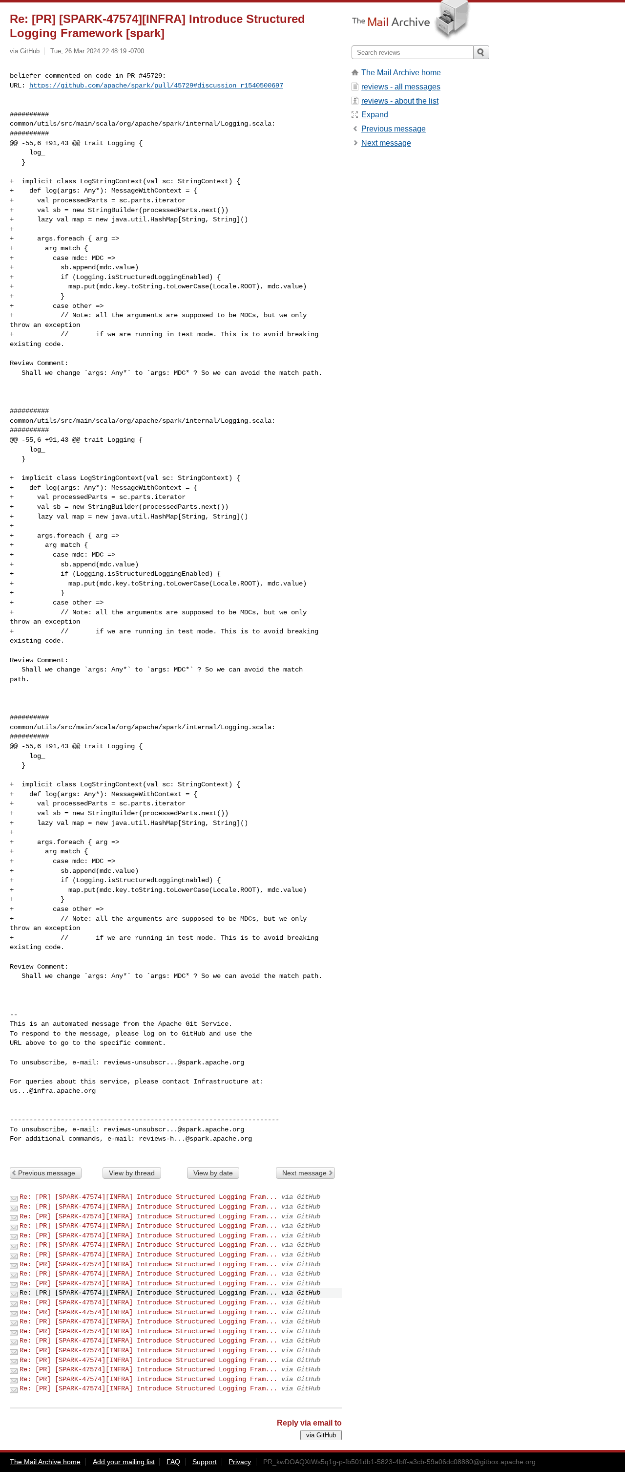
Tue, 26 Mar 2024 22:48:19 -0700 (97, 51)
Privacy (240, 1462)
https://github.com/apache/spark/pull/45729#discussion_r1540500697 (156, 85)
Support (204, 1462)
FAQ (173, 1462)
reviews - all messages (400, 87)
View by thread (132, 1173)
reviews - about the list (399, 101)
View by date (213, 1173)
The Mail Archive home (401, 72)
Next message (304, 1173)
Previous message (46, 1173)
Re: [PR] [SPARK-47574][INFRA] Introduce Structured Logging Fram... (148, 1197)
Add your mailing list (124, 1462)
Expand (374, 114)
